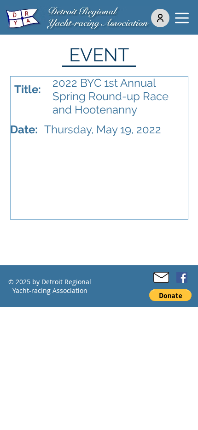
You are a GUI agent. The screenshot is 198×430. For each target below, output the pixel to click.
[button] (182, 18)
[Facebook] (181, 277)
